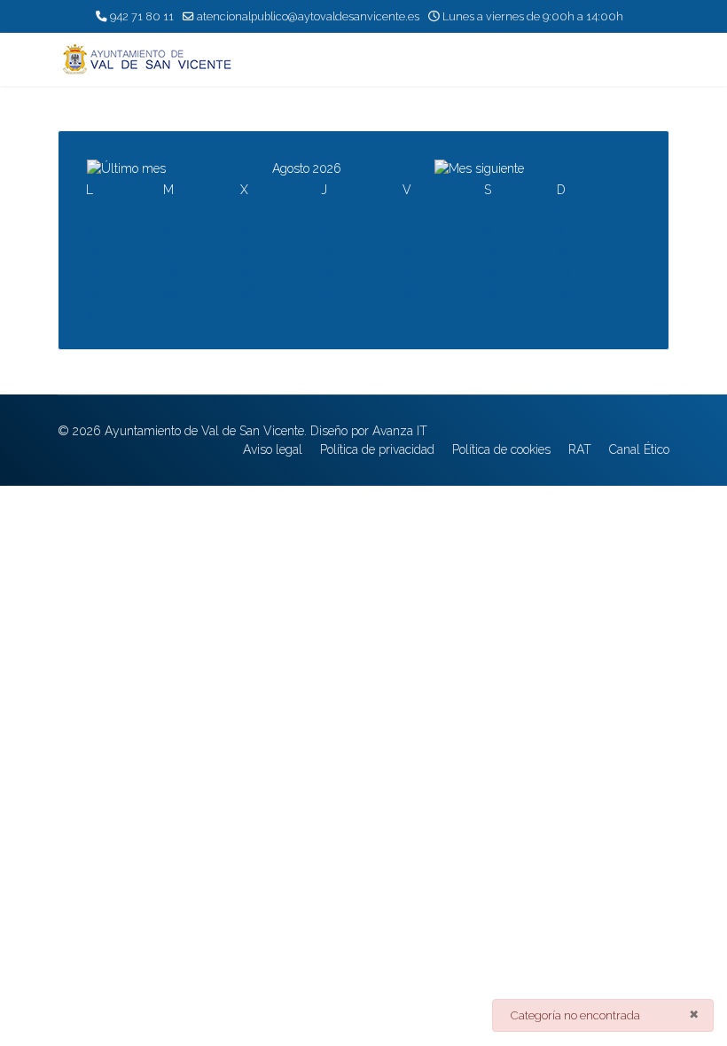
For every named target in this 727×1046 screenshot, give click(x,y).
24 (92, 292)
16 (563, 251)
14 (409, 251)
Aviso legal (272, 449)
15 (490, 251)
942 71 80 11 (142, 16)
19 (246, 271)
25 (169, 292)
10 (92, 251)
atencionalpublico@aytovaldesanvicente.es (308, 16)
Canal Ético (639, 449)
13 (327, 251)
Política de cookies (501, 449)
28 (410, 292)
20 (328, 271)
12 (246, 251)
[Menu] (658, 59)
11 (168, 251)
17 (92, 271)
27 (327, 292)
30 (564, 292)
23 (563, 271)
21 (408, 271)
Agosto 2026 (306, 168)
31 (92, 312)
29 (490, 292)
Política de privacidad (377, 449)
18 (169, 271)
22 (490, 271)
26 (247, 292)
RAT (579, 449)
